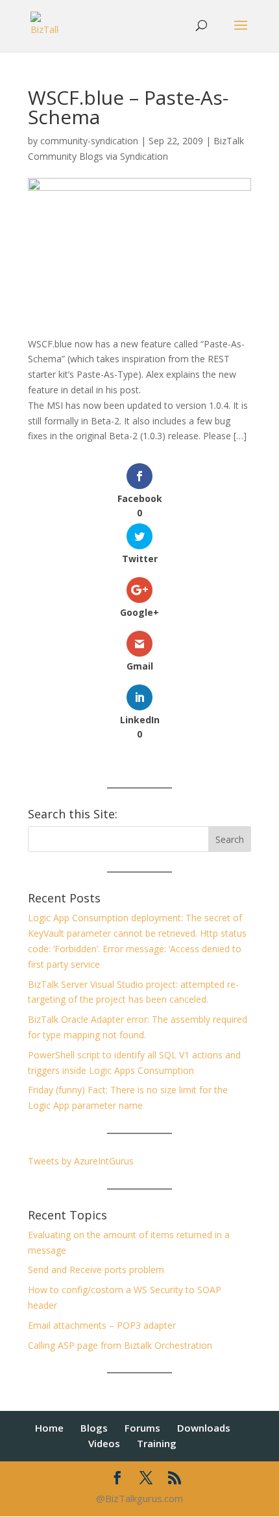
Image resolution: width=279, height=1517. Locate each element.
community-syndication (89, 141)
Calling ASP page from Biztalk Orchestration (120, 1345)
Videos (104, 1443)
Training (156, 1443)
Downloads (203, 1427)
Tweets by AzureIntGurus (81, 1161)
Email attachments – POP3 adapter (102, 1325)
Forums (142, 1427)
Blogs (94, 1427)
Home (49, 1427)
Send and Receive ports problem (96, 1269)
